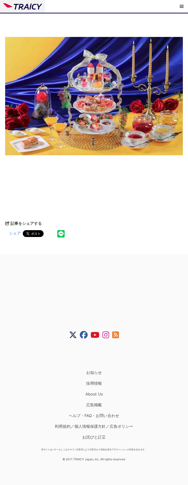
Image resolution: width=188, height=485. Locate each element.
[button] (181, 6)
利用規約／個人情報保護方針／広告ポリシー (94, 426)
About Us (94, 394)
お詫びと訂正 (94, 437)
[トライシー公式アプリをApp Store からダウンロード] (97, 354)
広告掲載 (94, 404)
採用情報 (94, 383)
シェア (15, 233)
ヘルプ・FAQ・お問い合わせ (94, 415)
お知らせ (94, 372)
